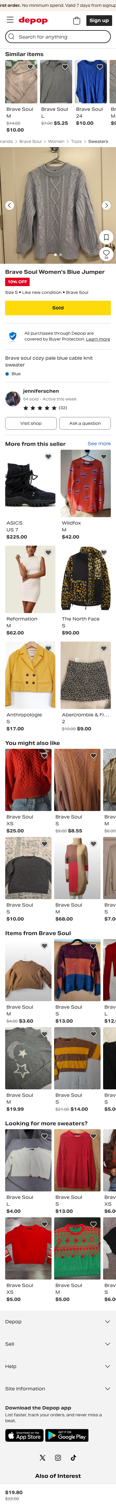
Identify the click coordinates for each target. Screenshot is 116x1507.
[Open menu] (10, 20)
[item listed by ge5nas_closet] (28, 1248)
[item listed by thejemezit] (77, 1160)
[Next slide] (106, 205)
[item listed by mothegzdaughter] (77, 868)
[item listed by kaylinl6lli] (28, 868)
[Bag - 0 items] (77, 20)
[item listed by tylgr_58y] (28, 1160)
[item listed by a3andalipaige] (28, 780)
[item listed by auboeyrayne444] (28, 970)
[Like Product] (30, 67)
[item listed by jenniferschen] (30, 483)
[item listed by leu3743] (77, 780)
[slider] (58, 205)
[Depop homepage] (33, 20)
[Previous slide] (9, 205)
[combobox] (58, 36)
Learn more (98, 339)
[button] (67, 408)
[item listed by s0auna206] (77, 1248)
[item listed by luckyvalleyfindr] (28, 1058)
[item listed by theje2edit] (77, 970)
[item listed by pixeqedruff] (77, 1058)
